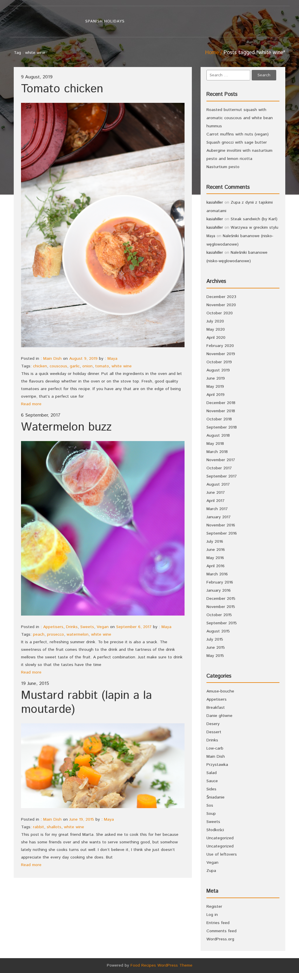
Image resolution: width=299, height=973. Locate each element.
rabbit (38, 827)
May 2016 (215, 558)
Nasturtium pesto (222, 167)
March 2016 (217, 574)
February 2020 (220, 346)
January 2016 (218, 590)
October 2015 (219, 615)
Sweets (87, 627)
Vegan (103, 627)
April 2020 (215, 338)
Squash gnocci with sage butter (236, 142)
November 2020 (221, 305)
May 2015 (215, 656)
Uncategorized (220, 838)
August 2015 (218, 631)
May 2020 (215, 329)
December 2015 (220, 599)
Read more (31, 404)
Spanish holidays (105, 21)
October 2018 (219, 419)
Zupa (211, 871)
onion (87, 366)
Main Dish (52, 359)
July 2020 (215, 321)
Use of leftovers (221, 854)
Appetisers (53, 627)
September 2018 (221, 427)
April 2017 (215, 501)
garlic (75, 366)
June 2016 (215, 550)
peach (38, 634)
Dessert (213, 732)
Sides (211, 789)
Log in (212, 915)
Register (214, 906)
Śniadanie (215, 797)
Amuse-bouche (220, 691)
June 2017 (215, 493)
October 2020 (219, 313)
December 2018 (220, 403)
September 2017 (221, 476)
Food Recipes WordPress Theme (161, 965)
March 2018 (217, 452)
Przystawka (217, 765)
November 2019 (220, 354)
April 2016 (215, 566)
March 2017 (217, 509)
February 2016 (219, 582)
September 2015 (221, 623)
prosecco (55, 634)
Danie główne (219, 716)
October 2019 (219, 362)
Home (212, 53)
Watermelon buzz (66, 427)
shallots (54, 827)
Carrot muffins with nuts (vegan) (237, 134)
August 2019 (218, 370)
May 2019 (215, 386)
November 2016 (220, 525)
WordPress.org (220, 939)
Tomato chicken (62, 89)
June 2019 (215, 378)
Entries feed (218, 923)
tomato (102, 366)
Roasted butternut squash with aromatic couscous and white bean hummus (239, 118)
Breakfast (215, 708)
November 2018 (220, 411)
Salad (211, 773)
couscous (58, 366)
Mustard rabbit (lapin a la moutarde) (86, 702)
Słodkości (215, 830)
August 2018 (218, 435)
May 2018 (215, 444)
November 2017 (220, 460)
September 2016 (221, 533)
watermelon (77, 634)
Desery (213, 724)
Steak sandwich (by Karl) (254, 219)
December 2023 (221, 297)
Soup (211, 814)
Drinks (72, 627)
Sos (209, 805)
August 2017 (218, 484)
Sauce (212, 781)
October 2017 (219, 468)
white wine (122, 366)
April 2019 (215, 395)
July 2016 (214, 541)
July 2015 (214, 639)
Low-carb (214, 748)
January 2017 (218, 517)
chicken (40, 366)
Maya (112, 359)
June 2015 (215, 648)
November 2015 (220, 607)
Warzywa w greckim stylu (254, 227)
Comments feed (221, 931)
